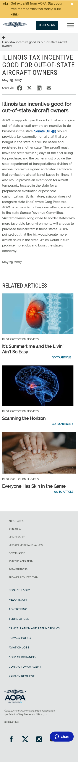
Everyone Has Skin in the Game (34, 486)
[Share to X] (29, 88)
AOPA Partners (18, 569)
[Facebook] (11, 740)
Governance (17, 553)
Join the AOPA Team (21, 561)
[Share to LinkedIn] (39, 88)
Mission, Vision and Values (26, 545)
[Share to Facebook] (19, 88)
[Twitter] (25, 740)
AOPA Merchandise (23, 657)
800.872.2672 (11, 721)
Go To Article (61, 357)
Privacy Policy (20, 638)
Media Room (18, 599)
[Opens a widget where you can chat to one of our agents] (62, 737)
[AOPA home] (15, 26)
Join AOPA (15, 529)
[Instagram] (39, 740)
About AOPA (16, 521)
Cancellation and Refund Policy (34, 628)
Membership (16, 537)
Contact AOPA (19, 590)
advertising (18, 609)
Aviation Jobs (19, 647)
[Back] (4, 37)
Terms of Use (19, 618)
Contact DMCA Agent (25, 666)
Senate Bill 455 (45, 131)
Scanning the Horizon (24, 418)
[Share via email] (49, 88)
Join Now (47, 25)
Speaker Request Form (23, 577)
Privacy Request (21, 676)
